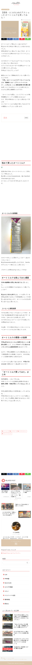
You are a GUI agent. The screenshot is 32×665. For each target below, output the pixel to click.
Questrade (8, 583)
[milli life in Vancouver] (16, 5)
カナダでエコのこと (22, 431)
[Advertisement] (16, 141)
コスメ (7, 591)
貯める (7, 603)
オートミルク (5, 431)
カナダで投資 (9, 587)
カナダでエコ (13, 431)
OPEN (26, 117)
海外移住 (7, 599)
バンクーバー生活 (5, 9)
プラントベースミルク (7, 433)
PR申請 (7, 578)
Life (6, 574)
